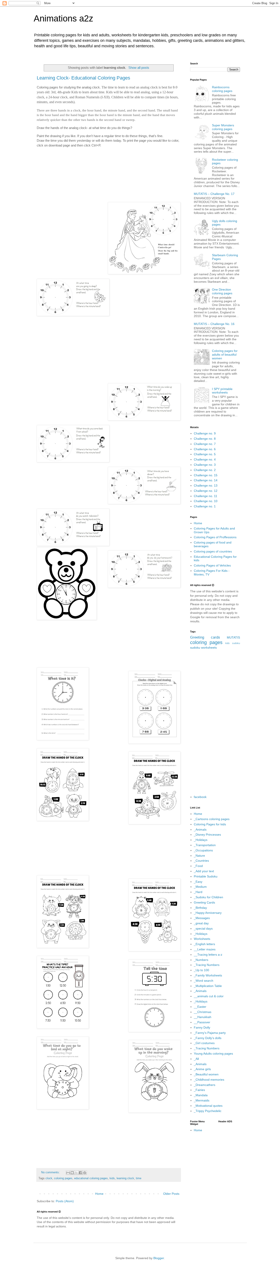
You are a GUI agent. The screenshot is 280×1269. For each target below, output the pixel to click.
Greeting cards (205, 637)
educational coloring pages (91, 1178)
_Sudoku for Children (208, 897)
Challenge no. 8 (205, 438)
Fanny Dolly (202, 1027)
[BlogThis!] (72, 1172)
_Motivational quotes (208, 1105)
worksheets (209, 647)
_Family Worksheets (208, 975)
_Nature (199, 855)
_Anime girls (202, 1069)
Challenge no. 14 (205, 480)
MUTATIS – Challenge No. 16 (214, 324)
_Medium (200, 886)
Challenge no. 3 (205, 464)
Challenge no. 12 (205, 490)
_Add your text (204, 871)
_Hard (198, 892)
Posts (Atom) (65, 1201)
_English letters (204, 944)
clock (49, 1178)
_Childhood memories (209, 1079)
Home (99, 1193)
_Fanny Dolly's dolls (207, 1038)
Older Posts (171, 1193)
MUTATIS (233, 637)
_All (196, 1059)
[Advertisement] (108, 171)
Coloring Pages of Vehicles (212, 565)
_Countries (201, 860)
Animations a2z (63, 18)
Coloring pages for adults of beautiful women (225, 354)
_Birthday (200, 907)
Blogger (158, 1258)
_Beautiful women (206, 1074)
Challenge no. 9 (205, 433)
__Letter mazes (204, 949)
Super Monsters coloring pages (223, 127)
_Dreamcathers (204, 1085)
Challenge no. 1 (205, 506)
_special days (203, 928)
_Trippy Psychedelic (207, 1111)
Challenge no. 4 (205, 459)
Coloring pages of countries (213, 551)
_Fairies (199, 1090)
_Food (198, 866)
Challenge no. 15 (205, 475)
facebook (200, 797)
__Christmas (202, 1012)
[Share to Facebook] (80, 1172)
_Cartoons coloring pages (211, 819)
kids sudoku (232, 643)
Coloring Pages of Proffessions (215, 537)
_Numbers (201, 960)
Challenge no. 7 (205, 444)
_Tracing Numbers (206, 965)
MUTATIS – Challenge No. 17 (214, 194)
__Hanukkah (202, 1017)
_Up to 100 (201, 970)
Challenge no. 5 (205, 454)
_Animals (200, 829)
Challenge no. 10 (205, 501)
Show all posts (138, 67)
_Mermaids (201, 1100)
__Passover (202, 1022)
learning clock (125, 1178)
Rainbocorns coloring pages (222, 89)
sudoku (195, 647)
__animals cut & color (209, 996)
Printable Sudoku (205, 876)
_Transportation (205, 845)
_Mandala (201, 1095)
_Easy (198, 881)
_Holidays (200, 840)
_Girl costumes (204, 1043)
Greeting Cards (204, 902)
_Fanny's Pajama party (210, 1032)
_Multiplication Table (208, 986)
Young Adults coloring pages (213, 1053)
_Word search (203, 980)
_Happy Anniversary (208, 912)
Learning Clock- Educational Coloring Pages (83, 78)
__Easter (200, 1006)
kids (112, 1178)
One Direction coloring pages (222, 291)
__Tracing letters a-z (208, 954)
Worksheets (202, 939)
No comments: (51, 1172)
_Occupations (203, 850)
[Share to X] (76, 1172)
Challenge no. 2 (205, 470)
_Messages (202, 918)
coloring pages (63, 1178)
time (138, 1178)
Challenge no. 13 (205, 485)
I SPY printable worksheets (222, 390)
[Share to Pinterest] (84, 1172)
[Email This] (68, 1172)
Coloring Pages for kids (210, 824)
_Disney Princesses (207, 834)
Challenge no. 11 (205, 496)
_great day (201, 923)
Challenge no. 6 (205, 449)
